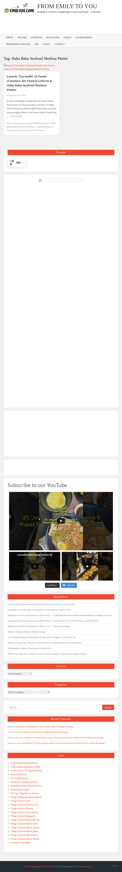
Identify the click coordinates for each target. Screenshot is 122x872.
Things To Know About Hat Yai (25, 819)
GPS (37, 44)
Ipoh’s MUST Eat (18, 774)
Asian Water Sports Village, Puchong (56, 726)
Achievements (84, 37)
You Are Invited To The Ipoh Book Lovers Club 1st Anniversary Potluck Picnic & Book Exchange (59, 737)
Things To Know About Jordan (24, 827)
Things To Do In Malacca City (24, 804)
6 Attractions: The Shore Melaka (26, 770)
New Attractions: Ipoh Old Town (26, 785)
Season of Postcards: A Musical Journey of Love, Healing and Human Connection (45, 642)
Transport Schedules (18, 44)
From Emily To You (67, 6)
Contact (60, 44)
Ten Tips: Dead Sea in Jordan (24, 793)
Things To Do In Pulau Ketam (24, 812)
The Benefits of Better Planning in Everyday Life (29, 648)
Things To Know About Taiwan (24, 838)
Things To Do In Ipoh (20, 800)
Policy (46, 44)
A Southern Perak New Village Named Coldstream (45, 732)
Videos (67, 37)
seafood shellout (44, 126)
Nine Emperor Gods (19, 789)
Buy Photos (53, 37)
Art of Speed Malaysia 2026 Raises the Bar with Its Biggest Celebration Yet (42, 637)
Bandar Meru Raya (15, 123)
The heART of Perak (35, 130)
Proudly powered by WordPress (39, 866)
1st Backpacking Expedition (24, 763)
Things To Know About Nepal (24, 831)
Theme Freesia (84, 866)
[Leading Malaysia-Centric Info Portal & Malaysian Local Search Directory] (61, 290)
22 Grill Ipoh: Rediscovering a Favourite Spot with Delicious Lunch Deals (41, 604)
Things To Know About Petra (24, 835)
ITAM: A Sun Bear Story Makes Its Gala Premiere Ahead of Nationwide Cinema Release (47, 653)
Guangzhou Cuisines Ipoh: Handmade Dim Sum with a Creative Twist (39, 609)
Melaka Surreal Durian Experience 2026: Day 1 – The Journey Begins (39, 626)
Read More (16, 116)
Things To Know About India (23, 823)
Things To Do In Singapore (23, 816)
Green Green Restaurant (37, 123)
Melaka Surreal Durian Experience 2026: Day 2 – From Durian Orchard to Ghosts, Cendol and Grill (53, 620)
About (9, 37)
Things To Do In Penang (21, 808)
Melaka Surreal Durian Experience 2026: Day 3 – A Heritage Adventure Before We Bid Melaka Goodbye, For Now (60, 615)
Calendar (36, 37)
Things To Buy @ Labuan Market (26, 797)
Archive (22, 37)
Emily (10, 737)
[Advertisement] (64, 24)
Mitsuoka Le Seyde (24, 726)
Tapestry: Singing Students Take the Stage (26, 631)
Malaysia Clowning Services (24, 782)
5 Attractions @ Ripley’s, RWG (25, 766)
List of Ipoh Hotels (19, 778)
